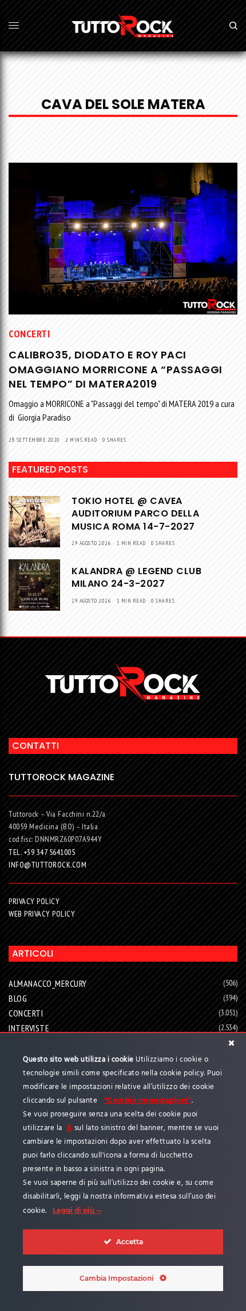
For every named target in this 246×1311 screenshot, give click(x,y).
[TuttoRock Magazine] (123, 25)
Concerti (29, 333)
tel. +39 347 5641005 (42, 852)
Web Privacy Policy (42, 914)
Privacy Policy (34, 901)
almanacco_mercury (48, 983)
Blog (18, 998)
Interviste (29, 1027)
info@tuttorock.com (47, 865)
